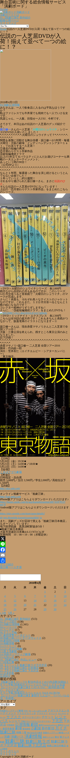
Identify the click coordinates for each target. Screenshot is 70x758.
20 (25, 605)
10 (65, 596)
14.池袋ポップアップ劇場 (15, 654)
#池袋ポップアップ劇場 (11, 711)
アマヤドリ (42, 713)
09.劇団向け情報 (10, 640)
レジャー (14, 721)
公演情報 (22, 724)
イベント (52, 713)
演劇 (7, 736)
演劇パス (17, 736)
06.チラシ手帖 (8, 632)
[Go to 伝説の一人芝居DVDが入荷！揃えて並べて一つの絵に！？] (25, 99)
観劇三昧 (15, 741)
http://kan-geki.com (10, 496)
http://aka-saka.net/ (10, 488)
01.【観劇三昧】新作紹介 (15, 17)
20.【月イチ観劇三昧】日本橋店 (19, 667)
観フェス (64, 737)
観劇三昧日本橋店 (56, 745)
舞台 (57, 737)
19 (15, 605)
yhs (30, 711)
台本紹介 (5, 676)
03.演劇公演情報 (10, 105)
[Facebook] (35, 549)
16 (55, 600)
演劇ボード (23, 12)
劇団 (34, 724)
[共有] (35, 560)
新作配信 (48, 728)
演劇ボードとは (9, 14)
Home (3, 29)
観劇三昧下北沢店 (32, 745)
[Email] (35, 555)
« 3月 (3, 612)
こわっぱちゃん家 (39, 711)
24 (65, 605)
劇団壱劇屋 (8, 728)
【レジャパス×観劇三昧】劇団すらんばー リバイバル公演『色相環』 (34, 697)
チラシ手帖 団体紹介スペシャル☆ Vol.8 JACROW (30, 692)
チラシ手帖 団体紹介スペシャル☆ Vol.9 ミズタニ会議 (32, 684)
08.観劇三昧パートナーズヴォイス (20, 637)
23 (55, 605)
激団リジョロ (48, 737)
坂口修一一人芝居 (11, 567)
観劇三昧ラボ (37, 741)
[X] (35, 538)
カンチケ (62, 713)
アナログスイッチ (26, 713)
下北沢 (57, 721)
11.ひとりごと (8, 646)
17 (65, 600)
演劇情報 (33, 736)
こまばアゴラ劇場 (11, 472)
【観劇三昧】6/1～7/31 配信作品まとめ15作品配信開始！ (34, 682)
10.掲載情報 (7, 643)
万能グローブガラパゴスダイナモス (36, 721)
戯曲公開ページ (9, 20)
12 (15, 600)
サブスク (13, 717)
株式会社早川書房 (34, 733)
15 (45, 600)
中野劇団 (10, 725)
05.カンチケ (7, 629)
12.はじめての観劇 (11, 648)
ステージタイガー (31, 717)
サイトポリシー (9, 751)
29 (45, 609)
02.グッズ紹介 (8, 621)
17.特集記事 (7, 662)
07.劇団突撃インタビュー (15, 635)
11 (5, 600)
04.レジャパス (8, 627)
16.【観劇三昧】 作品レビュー (18, 659)
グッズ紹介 (7, 564)
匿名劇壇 (26, 729)
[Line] (35, 544)
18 (5, 605)
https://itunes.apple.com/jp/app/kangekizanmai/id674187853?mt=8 (32, 503)
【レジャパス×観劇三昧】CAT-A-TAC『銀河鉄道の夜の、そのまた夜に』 (32, 689)
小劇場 (36, 728)
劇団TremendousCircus (48, 725)
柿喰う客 (21, 732)
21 (35, 605)
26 (15, 609)
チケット (48, 717)
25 (5, 609)
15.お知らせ (7, 657)
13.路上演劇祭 (8, 651)
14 (35, 600)
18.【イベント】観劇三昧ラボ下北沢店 (23, 665)
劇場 (18, 728)
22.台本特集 (7, 673)
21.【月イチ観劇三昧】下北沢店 (19, 670)
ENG (26, 711)
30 (55, 609)
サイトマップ (8, 23)
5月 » (11, 612)
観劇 (2, 742)
